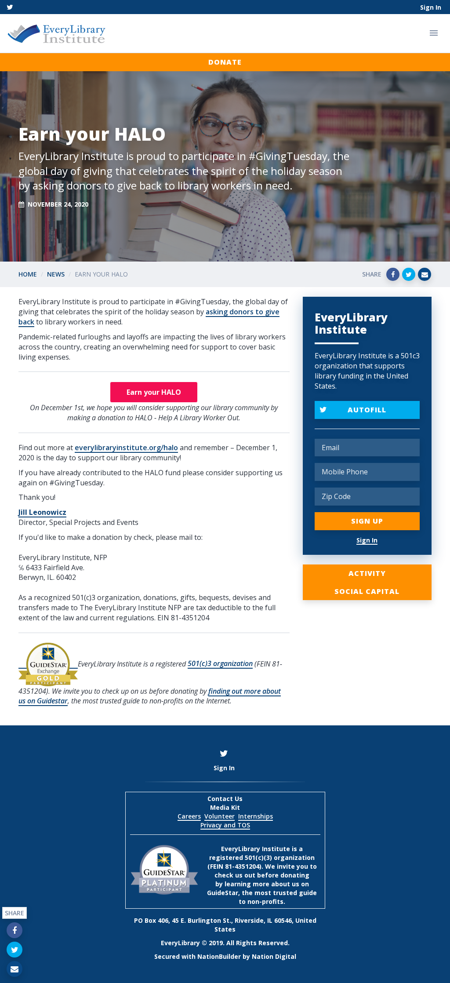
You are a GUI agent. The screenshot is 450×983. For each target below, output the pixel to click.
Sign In (430, 7)
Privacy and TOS (225, 825)
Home (27, 274)
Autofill (367, 410)
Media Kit (225, 807)
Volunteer (219, 816)
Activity (367, 573)
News (56, 274)
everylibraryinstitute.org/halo (126, 447)
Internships (255, 816)
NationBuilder (219, 956)
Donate (225, 62)
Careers (189, 816)
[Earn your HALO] (153, 392)
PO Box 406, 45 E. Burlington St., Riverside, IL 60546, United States (225, 924)
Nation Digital (274, 956)
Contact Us (225, 798)
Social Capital (366, 591)
